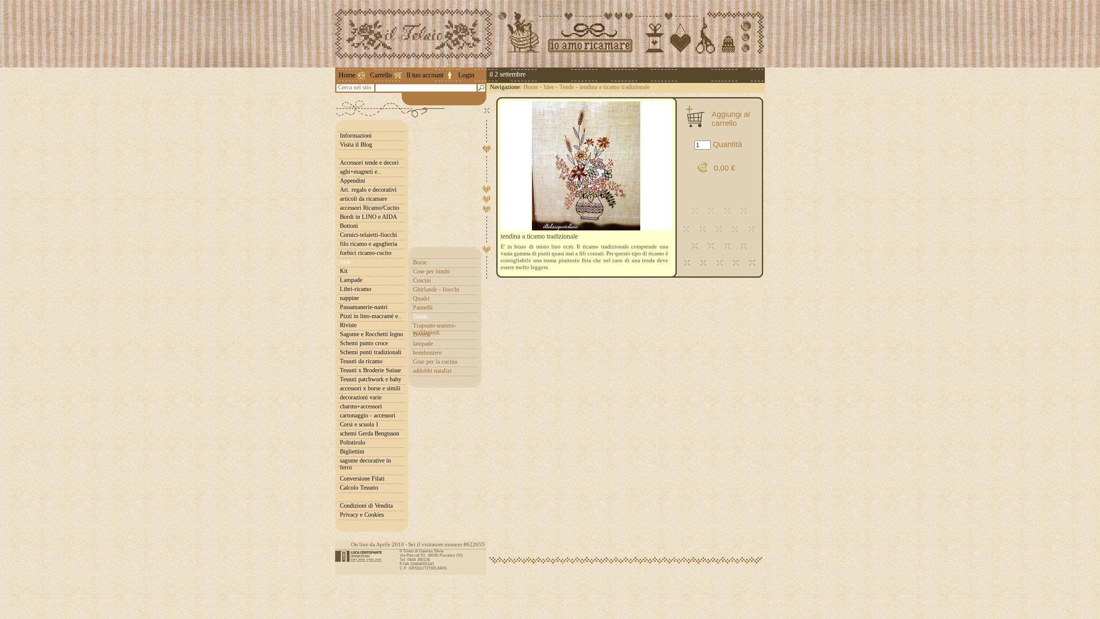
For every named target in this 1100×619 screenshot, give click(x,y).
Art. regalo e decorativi (368, 190)
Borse (420, 262)
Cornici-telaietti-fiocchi (368, 235)
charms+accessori (361, 406)
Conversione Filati (362, 478)
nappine (349, 298)
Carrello (381, 75)
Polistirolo (352, 442)
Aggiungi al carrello (731, 118)
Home (347, 75)
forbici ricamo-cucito (365, 253)
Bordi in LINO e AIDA (368, 217)
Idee (549, 87)
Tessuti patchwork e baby (370, 379)
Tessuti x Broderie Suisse (370, 370)
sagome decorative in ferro (365, 464)
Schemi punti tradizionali (370, 352)
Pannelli (423, 307)
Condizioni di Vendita (366, 506)
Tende (566, 87)
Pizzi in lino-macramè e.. (370, 316)
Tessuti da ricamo (361, 361)
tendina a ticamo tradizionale (615, 87)
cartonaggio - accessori (367, 415)
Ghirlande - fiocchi (436, 289)
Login (466, 75)
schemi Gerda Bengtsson (369, 433)
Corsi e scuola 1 (359, 424)
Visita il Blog (356, 144)
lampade (423, 343)
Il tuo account (424, 75)
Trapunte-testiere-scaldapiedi (434, 329)
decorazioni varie (361, 397)
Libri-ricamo (355, 289)
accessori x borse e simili (370, 388)
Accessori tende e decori (369, 162)
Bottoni (349, 226)
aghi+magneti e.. (360, 172)
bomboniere (427, 352)
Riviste (348, 325)
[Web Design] (361, 556)
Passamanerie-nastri (364, 307)
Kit (344, 271)
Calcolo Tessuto (359, 487)
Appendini (352, 181)
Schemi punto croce (364, 343)
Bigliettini (352, 451)
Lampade (351, 280)
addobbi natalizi (432, 371)
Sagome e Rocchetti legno (371, 334)
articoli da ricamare (363, 199)
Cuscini (422, 280)
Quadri (421, 298)
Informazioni (356, 135)
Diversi (422, 334)
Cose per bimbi (431, 271)
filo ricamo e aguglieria (368, 244)
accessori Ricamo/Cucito (369, 208)
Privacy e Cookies (362, 515)
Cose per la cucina (435, 362)
